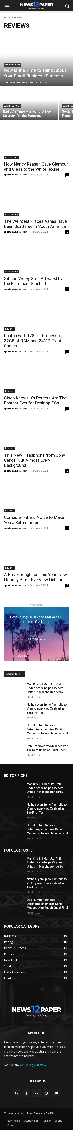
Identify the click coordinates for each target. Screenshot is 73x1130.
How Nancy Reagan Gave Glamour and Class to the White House (36, 167)
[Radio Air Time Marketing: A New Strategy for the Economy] (29, 103)
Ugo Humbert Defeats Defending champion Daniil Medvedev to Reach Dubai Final (47, 729)
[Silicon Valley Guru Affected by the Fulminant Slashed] (36, 257)
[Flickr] (36, 1093)
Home (7, 17)
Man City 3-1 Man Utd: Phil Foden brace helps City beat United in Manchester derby (45, 688)
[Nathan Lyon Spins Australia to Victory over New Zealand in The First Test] (14, 709)
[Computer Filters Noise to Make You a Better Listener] (36, 496)
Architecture (12, 64)
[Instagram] (46, 1093)
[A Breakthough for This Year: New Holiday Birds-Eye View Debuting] (36, 553)
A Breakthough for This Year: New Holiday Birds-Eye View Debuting (35, 577)
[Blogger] (16, 1093)
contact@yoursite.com (34, 1065)
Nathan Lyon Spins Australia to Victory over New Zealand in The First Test (47, 708)
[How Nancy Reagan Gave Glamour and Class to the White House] (36, 143)
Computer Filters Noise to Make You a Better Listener (34, 520)
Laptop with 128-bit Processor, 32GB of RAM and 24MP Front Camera (33, 340)
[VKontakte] (56, 1093)
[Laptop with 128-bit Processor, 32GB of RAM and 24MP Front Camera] (36, 314)
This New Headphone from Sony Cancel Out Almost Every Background (34, 460)
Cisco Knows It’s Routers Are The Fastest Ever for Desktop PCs (35, 400)
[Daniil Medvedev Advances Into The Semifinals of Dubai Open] (14, 751)
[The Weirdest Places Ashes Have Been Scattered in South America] (36, 200)
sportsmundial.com (15, 174)
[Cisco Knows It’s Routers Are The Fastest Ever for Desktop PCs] (36, 376)
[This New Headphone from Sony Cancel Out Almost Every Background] (36, 434)
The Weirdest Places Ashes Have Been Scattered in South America (35, 224)
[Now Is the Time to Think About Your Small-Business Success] (36, 59)
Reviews (9, 328)
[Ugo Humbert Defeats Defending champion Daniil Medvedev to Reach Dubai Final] (14, 730)
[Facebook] (26, 1093)
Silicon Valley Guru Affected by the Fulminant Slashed (33, 281)
